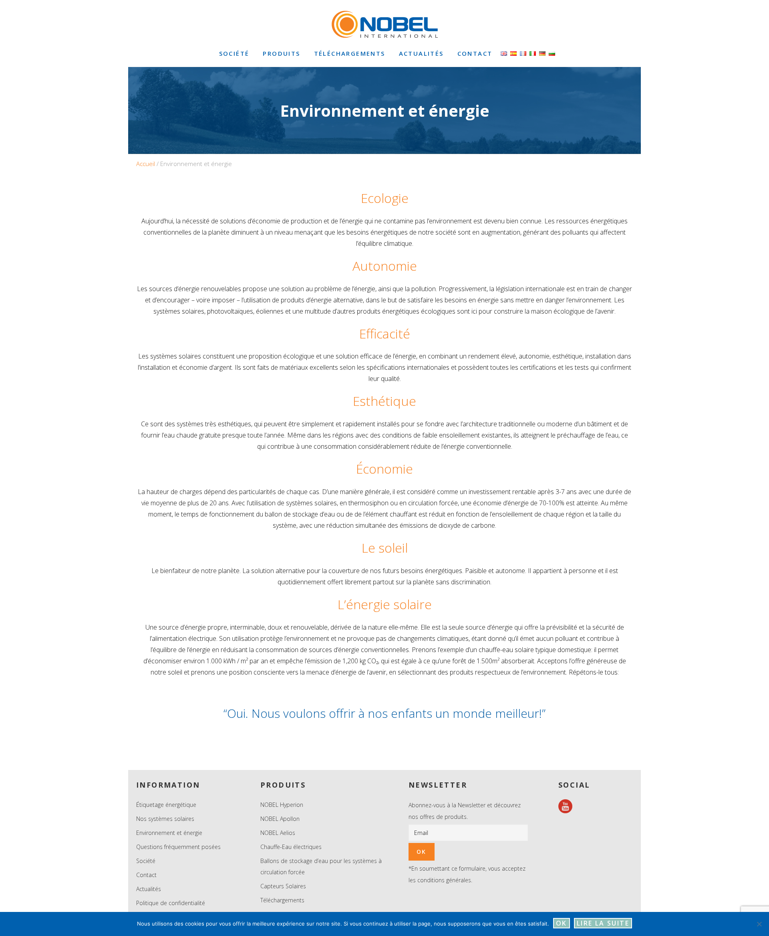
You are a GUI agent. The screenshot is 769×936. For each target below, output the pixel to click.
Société (145, 861)
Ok (561, 923)
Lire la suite (603, 923)
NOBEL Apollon (280, 819)
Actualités (148, 889)
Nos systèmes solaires (165, 819)
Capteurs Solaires (283, 886)
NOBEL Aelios (277, 833)
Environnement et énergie (169, 833)
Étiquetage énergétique (166, 804)
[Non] (759, 924)
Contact (146, 875)
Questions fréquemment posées (178, 847)
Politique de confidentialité (170, 903)
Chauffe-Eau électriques (291, 847)
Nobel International (384, 24)
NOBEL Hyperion (281, 804)
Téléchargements (282, 900)
